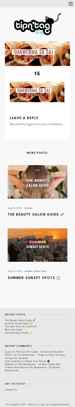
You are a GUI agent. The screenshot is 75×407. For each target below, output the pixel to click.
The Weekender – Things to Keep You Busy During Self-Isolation (35, 356)
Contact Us (11, 389)
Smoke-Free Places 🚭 (37, 361)
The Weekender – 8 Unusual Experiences (32, 369)
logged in (32, 124)
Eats (44, 271)
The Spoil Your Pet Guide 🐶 (21, 326)
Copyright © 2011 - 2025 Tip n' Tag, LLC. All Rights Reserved (38, 404)
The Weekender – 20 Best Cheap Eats (39, 364)
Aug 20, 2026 (15, 271)
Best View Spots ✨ (15, 329)
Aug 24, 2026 (15, 207)
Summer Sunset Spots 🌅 (34, 278)
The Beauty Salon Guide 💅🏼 (36, 215)
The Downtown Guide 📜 (18, 332)
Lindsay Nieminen (15, 367)
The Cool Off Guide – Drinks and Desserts (39, 351)
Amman (29, 207)
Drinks (37, 271)
